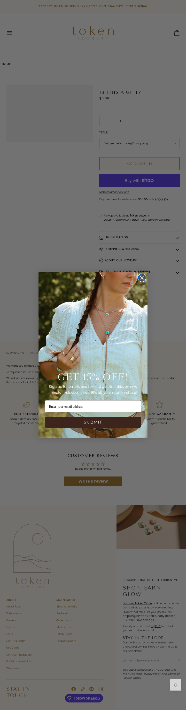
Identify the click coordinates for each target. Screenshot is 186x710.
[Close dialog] (142, 277)
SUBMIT (93, 422)
